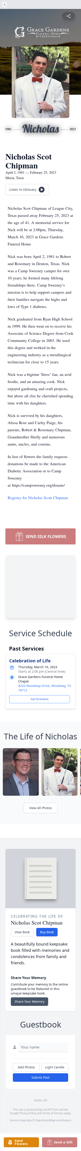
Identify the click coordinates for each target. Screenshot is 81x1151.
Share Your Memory (29, 1001)
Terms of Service (52, 1113)
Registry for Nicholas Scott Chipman (38, 497)
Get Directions (40, 699)
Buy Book (47, 932)
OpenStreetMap (45, 1120)
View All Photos (40, 808)
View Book (22, 932)
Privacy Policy (27, 1113)
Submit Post (41, 1077)
